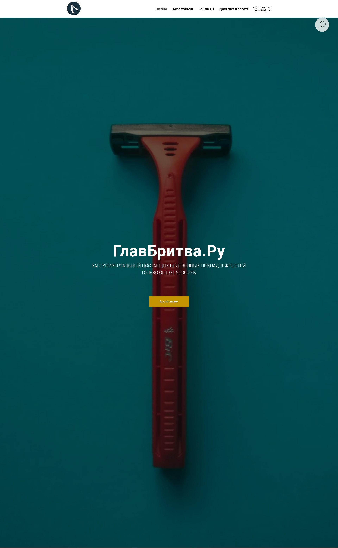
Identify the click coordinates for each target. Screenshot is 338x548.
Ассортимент (183, 9)
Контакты (206, 9)
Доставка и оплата (234, 9)
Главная (161, 9)
